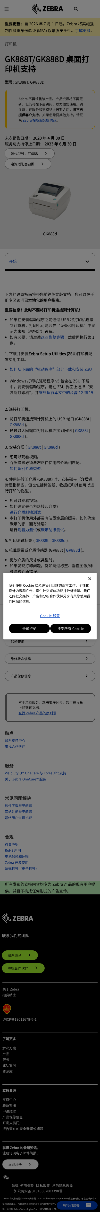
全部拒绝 (29, 628)
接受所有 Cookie (70, 628)
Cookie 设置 (50, 615)
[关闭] (89, 578)
